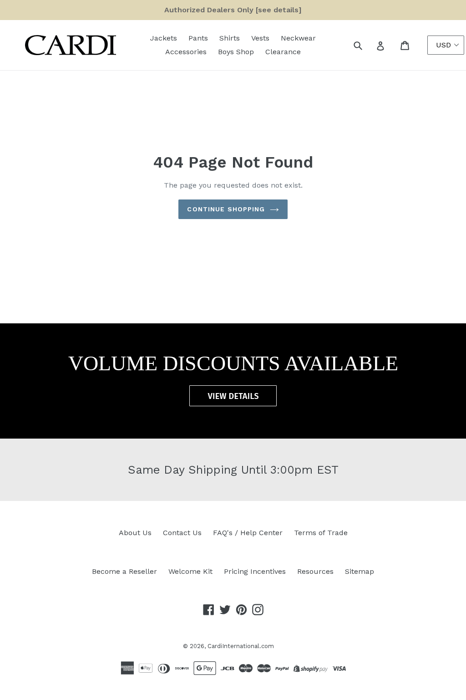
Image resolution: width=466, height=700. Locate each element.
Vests (260, 38)
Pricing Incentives (255, 571)
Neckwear (298, 38)
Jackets (163, 38)
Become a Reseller (124, 571)
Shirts (229, 38)
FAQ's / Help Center (248, 532)
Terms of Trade (321, 532)
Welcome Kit (190, 571)
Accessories (186, 51)
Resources (315, 571)
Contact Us (182, 532)
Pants (198, 38)
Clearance (283, 51)
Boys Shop (236, 51)
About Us (135, 532)
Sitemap (359, 571)
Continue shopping (226, 209)
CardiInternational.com (241, 646)
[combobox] (367, 45)
